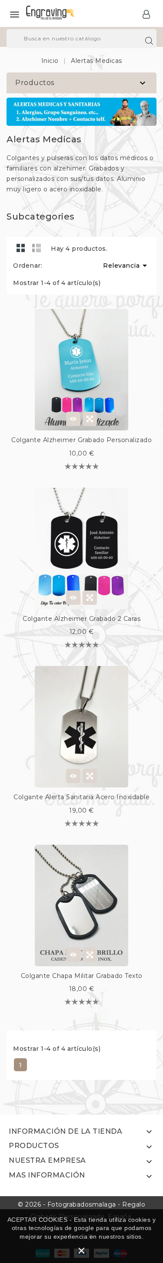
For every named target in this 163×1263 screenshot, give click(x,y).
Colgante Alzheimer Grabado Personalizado (81, 440)
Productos (34, 83)
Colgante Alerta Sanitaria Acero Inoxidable (81, 797)
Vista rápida (90, 419)
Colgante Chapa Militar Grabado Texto (82, 976)
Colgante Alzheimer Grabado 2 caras (81, 619)
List (36, 247)
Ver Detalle (73, 419)
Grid (21, 247)
